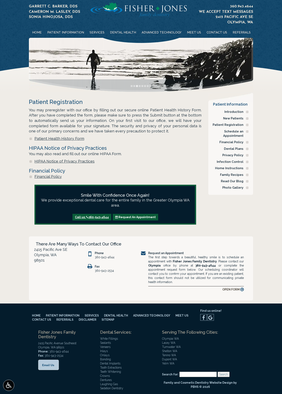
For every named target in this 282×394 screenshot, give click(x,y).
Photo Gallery (232, 187)
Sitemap (108, 319)
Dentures (106, 380)
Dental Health (123, 32)
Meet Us (194, 32)
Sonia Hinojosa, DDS (51, 17)
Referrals (242, 32)
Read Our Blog (232, 181)
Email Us (48, 365)
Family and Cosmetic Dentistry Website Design (198, 382)
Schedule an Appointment (233, 134)
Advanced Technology (161, 32)
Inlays (104, 351)
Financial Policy (48, 176)
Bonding (105, 359)
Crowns (105, 375)
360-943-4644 (104, 257)
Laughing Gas (109, 384)
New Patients (233, 118)
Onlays (104, 355)
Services (97, 32)
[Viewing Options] (8, 385)
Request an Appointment (166, 253)
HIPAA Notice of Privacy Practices (64, 161)
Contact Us (217, 32)
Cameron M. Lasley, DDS (54, 12)
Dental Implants (110, 363)
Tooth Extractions (111, 367)
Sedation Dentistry (111, 388)
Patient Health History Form (59, 138)
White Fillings (109, 338)
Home (37, 32)
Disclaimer (87, 319)
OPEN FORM (231, 289)
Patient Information (65, 32)
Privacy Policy (232, 155)
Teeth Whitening (110, 371)
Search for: (170, 374)
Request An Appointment (137, 217)
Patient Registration (228, 125)
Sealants (105, 342)
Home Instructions (229, 168)
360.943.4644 (241, 6)
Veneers (105, 347)
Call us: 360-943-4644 (92, 217)
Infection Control (230, 162)
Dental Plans (233, 149)
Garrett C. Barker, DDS (53, 6)
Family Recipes (231, 175)
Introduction (233, 112)
